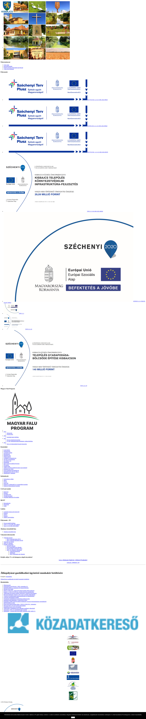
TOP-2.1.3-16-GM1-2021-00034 (12, 524)
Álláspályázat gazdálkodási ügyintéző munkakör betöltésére (15, 579)
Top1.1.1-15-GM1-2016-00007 (11, 526)
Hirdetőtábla (9, 576)
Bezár (73, 717)
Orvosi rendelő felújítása (9, 523)
